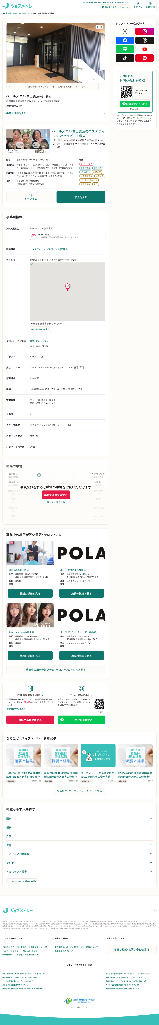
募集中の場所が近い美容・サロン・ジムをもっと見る (56, 669)
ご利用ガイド (106, 2)
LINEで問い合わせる (136, 103)
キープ (125, 7)
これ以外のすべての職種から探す (22, 881)
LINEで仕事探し (88, 2)
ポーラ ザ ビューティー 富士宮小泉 (78, 631)
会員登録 (150, 6)
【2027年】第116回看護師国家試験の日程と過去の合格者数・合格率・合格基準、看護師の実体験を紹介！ (135, 774)
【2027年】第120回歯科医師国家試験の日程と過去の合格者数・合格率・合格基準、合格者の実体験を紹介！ (61, 774)
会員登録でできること (16, 708)
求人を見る (81, 197)
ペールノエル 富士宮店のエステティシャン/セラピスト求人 (78, 133)
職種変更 (97, 2)
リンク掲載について (89, 947)
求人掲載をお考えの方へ (120, 2)
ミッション (15, 950)
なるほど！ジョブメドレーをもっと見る (79, 791)
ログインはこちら (56, 502)
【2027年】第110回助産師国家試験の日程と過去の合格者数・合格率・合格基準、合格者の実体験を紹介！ (23, 774)
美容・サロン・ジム (39, 341)
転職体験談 (7, 954)
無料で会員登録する (56, 495)
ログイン (138, 6)
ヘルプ (5, 950)
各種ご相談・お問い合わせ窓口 (131, 949)
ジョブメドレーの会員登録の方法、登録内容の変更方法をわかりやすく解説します (97, 774)
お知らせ (18, 954)
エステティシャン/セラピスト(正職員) (49, 249)
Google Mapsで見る (40, 329)
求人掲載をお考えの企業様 (66, 947)
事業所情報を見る (16, 113)
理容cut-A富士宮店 (19, 569)
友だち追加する (84, 720)
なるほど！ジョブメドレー (34, 950)
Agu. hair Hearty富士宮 (21, 631)
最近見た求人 (111, 7)
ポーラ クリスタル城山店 (73, 569)
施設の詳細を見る (36, 594)
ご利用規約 (21, 947)
